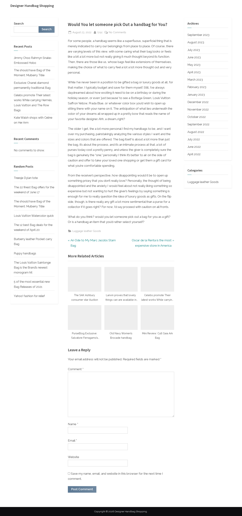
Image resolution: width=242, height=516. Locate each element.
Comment (75, 369)
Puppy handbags (25, 253)
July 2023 (193, 50)
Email (72, 440)
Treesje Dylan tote (26, 178)
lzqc (100, 32)
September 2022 (198, 124)
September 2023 (198, 35)
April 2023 (194, 72)
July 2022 (193, 139)
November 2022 (198, 109)
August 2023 (195, 42)
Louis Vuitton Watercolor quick (34, 215)
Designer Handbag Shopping (32, 5)
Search (19, 23)
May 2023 (193, 64)
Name (73, 424)
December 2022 (198, 102)
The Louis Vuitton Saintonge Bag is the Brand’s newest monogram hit (32, 267)
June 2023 (194, 57)
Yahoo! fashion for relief (29, 296)
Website (73, 457)
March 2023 (195, 79)
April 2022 (194, 154)
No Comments (117, 32)
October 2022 (196, 117)
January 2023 (196, 94)
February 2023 (196, 87)
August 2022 (195, 131)
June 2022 (194, 146)
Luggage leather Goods (86, 230)
